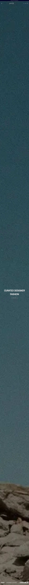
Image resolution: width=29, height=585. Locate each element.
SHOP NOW (14, 297)
